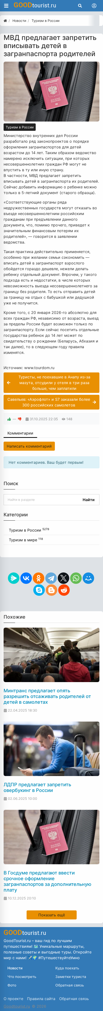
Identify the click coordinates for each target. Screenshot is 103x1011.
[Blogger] (51, 590)
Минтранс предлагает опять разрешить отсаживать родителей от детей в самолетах (47, 696)
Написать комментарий (29, 446)
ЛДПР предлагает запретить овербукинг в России (37, 787)
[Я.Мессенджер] (13, 578)
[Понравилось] (9, 419)
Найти (89, 499)
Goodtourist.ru (17, 1006)
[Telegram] (51, 578)
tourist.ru (35, 5)
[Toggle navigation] (94, 5)
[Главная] (5, 21)
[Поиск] (80, 5)
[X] (63, 578)
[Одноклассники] (38, 578)
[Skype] (39, 590)
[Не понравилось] (19, 419)
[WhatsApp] (76, 578)
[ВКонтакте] (26, 578)
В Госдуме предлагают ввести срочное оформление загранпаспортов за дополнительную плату (47, 881)
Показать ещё (51, 915)
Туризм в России (20, 127)
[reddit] (64, 590)
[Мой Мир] (88, 578)
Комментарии (20, 433)
